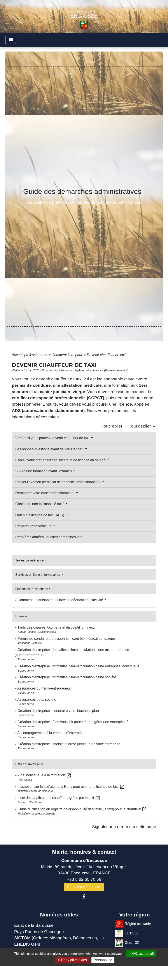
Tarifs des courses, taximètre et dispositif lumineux (56, 627)
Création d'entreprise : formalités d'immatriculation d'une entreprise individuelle (78, 666)
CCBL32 (131, 933)
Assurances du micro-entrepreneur (44, 688)
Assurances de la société (36, 699)
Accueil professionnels (30, 355)
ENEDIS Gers (27, 944)
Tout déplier (142, 426)
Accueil (34, 202)
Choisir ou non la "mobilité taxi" (40, 504)
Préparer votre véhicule (33, 526)
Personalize (103, 960)
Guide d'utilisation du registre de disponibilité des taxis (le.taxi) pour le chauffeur (82, 809)
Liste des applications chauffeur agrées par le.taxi (59, 798)
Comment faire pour (67, 355)
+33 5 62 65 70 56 (84, 879)
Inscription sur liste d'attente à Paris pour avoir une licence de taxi (71, 786)
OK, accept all (142, 953)
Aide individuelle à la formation (44, 775)
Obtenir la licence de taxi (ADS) (40, 515)
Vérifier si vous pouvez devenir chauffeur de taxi (52, 438)
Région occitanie (138, 924)
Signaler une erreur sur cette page (124, 826)
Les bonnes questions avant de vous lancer (49, 449)
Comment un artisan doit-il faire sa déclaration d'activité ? (62, 600)
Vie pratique (56, 202)
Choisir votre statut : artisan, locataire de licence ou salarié (60, 460)
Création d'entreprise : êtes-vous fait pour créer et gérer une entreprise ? (73, 722)
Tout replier (115, 426)
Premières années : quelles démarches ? (47, 537)
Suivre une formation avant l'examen (44, 471)
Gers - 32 (132, 943)
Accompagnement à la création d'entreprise (50, 733)
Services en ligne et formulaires (38, 574)
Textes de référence (29, 560)
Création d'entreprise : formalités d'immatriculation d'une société (67, 677)
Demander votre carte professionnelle (45, 493)
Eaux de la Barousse (34, 925)
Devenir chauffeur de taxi (106, 355)
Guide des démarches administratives (105, 202)
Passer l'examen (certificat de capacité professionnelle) (58, 482)
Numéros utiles (59, 915)
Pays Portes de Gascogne (39, 931)
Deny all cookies (73, 960)
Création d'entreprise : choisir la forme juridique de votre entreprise (69, 744)
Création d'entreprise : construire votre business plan (58, 711)
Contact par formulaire (84, 887)
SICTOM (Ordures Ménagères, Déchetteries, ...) (59, 938)
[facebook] (84, 896)
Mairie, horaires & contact (84, 852)
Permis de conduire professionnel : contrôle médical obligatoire (66, 638)
